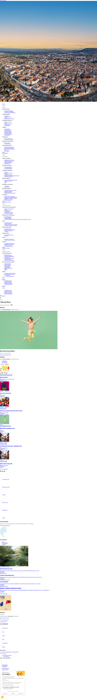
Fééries (5, 209)
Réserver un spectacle (8, 213)
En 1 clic (3, 279)
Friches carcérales (7, 116)
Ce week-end (4, 362)
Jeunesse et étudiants (8, 162)
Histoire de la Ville (7, 228)
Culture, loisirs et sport (6, 202)
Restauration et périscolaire (9, 160)
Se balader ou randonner (9, 239)
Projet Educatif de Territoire (9, 118)
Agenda (3, 278)
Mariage (5, 269)
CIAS (5, 182)
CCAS (5, 181)
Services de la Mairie (8, 282)
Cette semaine (4, 361)
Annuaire (7, 151)
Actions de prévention (8, 167)
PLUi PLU (6, 173)
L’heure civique (7, 125)
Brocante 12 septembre (8, 255)
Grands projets (5, 543)
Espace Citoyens (7, 254)
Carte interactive (9, 200)
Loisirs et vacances (7, 161)
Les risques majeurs (8, 168)
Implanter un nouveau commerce (10, 198)
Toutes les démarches (10, 276)
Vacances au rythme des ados (9, 273)
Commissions (6, 135)
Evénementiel (4, 542)
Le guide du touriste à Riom (9, 243)
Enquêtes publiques (8, 132)
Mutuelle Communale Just (9, 147)
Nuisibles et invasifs (8, 192)
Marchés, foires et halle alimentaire (10, 197)
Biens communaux (7, 133)
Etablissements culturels (8, 234)
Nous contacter (6, 656)
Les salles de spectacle (8, 212)
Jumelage (6, 231)
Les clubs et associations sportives (10, 224)
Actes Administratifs (8, 134)
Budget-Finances (7, 130)
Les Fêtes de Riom (7, 210)
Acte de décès (7, 266)
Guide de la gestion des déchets (10, 190)
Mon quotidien (5, 153)
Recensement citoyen (8, 268)
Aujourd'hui (4, 360)
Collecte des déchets (8, 191)
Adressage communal (8, 176)
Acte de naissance (7, 264)
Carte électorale (7, 267)
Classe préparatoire (8, 218)
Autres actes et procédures (9, 260)
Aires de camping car (8, 245)
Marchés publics (7, 143)
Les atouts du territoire (8, 110)
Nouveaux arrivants (7, 259)
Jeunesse (4, 544)
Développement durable (8, 139)
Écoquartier (6, 115)
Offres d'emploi (7, 142)
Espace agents (5, 664)
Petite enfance (7, 163)
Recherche (3, 295)
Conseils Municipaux (8, 131)
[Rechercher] (12, 305)
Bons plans (6, 235)
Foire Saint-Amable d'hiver (9, 256)
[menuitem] (49, 128)
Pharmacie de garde (8, 283)
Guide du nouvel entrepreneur (9, 112)
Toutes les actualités (3, 593)
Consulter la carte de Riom (5, 525)
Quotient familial (7, 275)
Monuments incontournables (9, 229)
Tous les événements (4, 469)
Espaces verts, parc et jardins (9, 240)
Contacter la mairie (7, 281)
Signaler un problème (8, 284)
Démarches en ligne (6, 248)
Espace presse (5, 665)
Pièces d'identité (7, 263)
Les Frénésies (6, 211)
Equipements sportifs (8, 222)
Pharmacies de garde (8, 180)
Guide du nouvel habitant (9, 111)
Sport (3, 541)
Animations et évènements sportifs (10, 225)
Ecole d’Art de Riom (8, 216)
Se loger (6, 172)
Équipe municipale (7, 129)
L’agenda (7, 150)
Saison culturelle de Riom (9, 208)
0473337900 (4, 653)
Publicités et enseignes (8, 199)
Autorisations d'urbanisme (9, 258)
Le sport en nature (7, 223)
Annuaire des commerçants (9, 196)
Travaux (5, 117)
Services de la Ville (9, 246)
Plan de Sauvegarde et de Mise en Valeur (11, 175)
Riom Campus (7, 124)
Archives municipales (8, 230)
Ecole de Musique (7, 217)
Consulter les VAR (3, 621)
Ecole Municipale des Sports (9, 274)
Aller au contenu (3, 0)
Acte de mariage (7, 265)
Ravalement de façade (8, 174)
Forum (5, 122)
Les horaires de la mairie (6, 655)
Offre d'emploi (7, 257)
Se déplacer (6, 186)
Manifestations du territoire (9, 244)
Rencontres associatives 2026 (5, 354)
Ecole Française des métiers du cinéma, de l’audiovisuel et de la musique (17, 219)
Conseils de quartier (8, 123)
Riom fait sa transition (8, 138)
